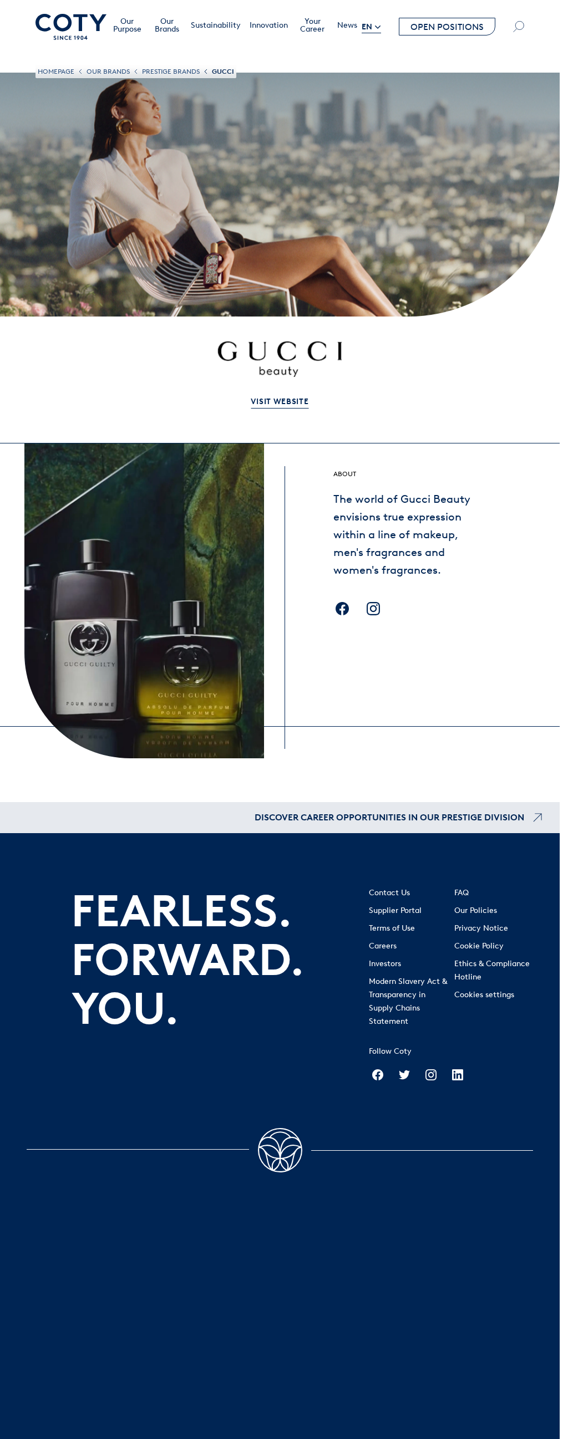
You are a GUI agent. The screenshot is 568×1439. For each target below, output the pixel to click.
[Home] (71, 27)
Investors (385, 963)
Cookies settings (484, 994)
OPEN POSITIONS (447, 27)
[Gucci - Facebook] (342, 609)
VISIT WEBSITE (279, 401)
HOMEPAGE (56, 71)
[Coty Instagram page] (431, 1075)
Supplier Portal (395, 910)
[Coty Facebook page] (378, 1075)
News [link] (347, 26)
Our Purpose (127, 26)
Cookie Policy (479, 946)
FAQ (461, 892)
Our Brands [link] (167, 26)
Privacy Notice (481, 928)
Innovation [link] (269, 26)
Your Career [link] (312, 26)
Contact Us (389, 892)
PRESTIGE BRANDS (171, 71)
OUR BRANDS (108, 71)
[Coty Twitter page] (404, 1075)
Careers (383, 946)
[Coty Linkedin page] (457, 1075)
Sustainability (216, 26)
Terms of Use (392, 928)
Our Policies (475, 910)
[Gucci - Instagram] (373, 609)
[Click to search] (518, 26)
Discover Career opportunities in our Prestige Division (389, 817)
